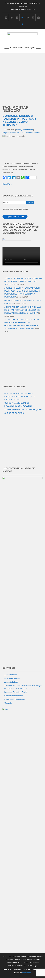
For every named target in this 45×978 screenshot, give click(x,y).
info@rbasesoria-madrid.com (23, 9)
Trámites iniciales (33, 133)
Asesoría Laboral (11, 682)
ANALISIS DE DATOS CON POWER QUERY (23, 409)
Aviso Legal (32, 965)
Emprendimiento (9, 133)
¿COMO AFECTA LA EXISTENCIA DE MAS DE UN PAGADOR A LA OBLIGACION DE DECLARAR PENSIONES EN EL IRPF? (22, 310)
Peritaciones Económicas (14, 699)
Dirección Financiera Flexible (16, 692)
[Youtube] (28, 18)
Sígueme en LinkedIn (15, 216)
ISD (23, 133)
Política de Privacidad (17, 965)
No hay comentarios (24, 130)
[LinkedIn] (6, 18)
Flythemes (26, 973)
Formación (34, 962)
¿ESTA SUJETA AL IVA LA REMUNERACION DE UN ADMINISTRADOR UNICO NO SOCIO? (23, 281)
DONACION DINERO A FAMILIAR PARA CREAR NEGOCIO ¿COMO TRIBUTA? (19, 120)
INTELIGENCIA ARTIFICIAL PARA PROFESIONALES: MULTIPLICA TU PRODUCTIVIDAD (19, 396)
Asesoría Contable (12, 678)
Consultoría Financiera (13, 696)
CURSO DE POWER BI (14, 413)
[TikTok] (22, 18)
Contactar (8, 703)
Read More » (7, 184)
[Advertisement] (22, 76)
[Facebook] (17, 18)
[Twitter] (12, 18)
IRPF (19, 133)
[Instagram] (33, 18)
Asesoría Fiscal (10, 675)
